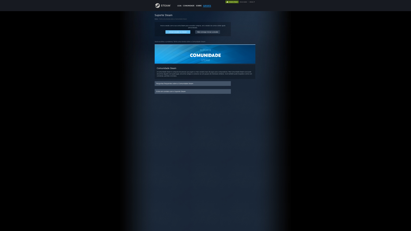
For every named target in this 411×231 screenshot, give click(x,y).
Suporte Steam (163, 15)
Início (156, 19)
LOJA (179, 6)
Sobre (199, 6)
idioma (251, 2)
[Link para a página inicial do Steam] (163, 7)
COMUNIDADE (188, 6)
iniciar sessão (243, 2)
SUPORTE (207, 6)
